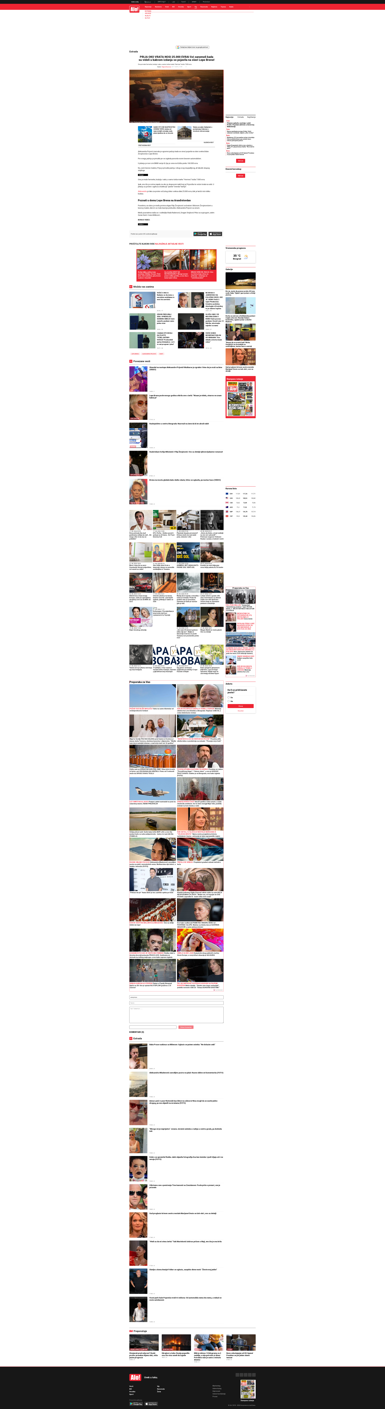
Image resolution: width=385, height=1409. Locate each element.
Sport (189, 7)
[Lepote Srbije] (162, 2)
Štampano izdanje (235, 379)
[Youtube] (250, 1375)
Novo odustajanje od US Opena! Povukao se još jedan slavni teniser (240, 153)
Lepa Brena (135, 354)
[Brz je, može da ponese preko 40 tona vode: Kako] (241, 280)
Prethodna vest (144, 145)
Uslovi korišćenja (219, 1394)
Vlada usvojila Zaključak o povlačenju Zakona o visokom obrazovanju (202, 129)
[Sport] (194, 2)
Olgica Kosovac (166, 67)
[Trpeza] (183, 2)
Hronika (181, 7)
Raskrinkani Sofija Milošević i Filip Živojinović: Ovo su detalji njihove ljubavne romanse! (186, 452)
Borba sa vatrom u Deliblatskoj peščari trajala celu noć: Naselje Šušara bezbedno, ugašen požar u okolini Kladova (240, 319)
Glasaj (241, 706)
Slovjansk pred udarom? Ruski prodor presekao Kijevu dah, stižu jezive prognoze (143, 1355)
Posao (215, 1396)
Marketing (216, 1386)
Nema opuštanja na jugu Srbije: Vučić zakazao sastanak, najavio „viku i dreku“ (240, 132)
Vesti (167, 7)
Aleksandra (142, 191)
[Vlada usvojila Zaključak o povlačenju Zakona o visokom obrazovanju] (184, 133)
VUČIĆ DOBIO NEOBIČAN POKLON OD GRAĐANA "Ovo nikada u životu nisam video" (214, 337)
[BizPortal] (148, 2)
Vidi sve (240, 161)
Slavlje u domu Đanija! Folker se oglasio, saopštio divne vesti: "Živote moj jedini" (183, 1270)
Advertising (217, 1388)
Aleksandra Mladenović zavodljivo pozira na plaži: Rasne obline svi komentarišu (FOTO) (186, 1073)
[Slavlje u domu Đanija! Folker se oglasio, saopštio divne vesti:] (138, 1281)
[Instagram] (241, 1375)
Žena (159, 1392)
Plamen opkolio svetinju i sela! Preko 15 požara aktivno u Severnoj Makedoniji (240, 125)
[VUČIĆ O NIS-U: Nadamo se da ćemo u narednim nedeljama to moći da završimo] (142, 300)
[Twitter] (254, 1375)
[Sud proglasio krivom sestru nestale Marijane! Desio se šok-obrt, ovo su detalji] (138, 1225)
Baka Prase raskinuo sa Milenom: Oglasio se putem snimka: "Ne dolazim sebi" (182, 1044)
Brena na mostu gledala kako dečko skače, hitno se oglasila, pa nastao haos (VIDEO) (185, 480)
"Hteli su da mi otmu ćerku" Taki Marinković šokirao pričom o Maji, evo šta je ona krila (185, 1241)
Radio (231, 7)
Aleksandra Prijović (149, 354)
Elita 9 (147, 18)
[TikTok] (245, 1375)
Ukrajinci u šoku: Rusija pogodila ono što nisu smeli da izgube (175, 1354)
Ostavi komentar (186, 1027)
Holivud (148, 13)
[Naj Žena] (173, 2)
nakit (161, 354)
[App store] (215, 234)
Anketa (229, 684)
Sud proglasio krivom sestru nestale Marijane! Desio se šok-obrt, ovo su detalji (182, 1213)
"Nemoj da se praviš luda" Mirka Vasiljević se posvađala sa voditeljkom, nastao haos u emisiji (239, 344)
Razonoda (204, 7)
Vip (196, 7)
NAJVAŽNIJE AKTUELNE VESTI (169, 244)
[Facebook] (237, 1375)
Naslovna (158, 7)
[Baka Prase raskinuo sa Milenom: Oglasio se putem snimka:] (138, 1056)
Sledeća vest (209, 142)
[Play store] (200, 234)
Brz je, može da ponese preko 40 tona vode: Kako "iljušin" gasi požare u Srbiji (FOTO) (240, 293)
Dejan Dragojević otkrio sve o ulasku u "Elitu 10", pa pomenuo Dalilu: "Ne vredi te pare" (240, 146)
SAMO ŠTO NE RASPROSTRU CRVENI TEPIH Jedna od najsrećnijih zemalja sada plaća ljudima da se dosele (164, 130)
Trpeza (223, 7)
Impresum (216, 1391)
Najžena (214, 7)
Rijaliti (148, 16)
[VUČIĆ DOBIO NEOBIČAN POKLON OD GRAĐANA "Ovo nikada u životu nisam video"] (191, 340)
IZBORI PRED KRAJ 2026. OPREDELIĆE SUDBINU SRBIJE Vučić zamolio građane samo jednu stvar (166, 318)
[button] (189, 66)
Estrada (148, 11)
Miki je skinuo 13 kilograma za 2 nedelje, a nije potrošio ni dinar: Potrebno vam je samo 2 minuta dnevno (207, 1356)
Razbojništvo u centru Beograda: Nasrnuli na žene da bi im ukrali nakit (179, 424)
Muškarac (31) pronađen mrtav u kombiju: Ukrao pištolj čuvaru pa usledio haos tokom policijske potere (241, 139)
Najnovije (148, 7)
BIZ (173, 7)
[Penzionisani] (206, 2)
